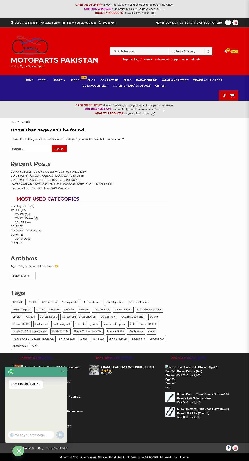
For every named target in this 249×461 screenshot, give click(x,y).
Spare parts (138, 338)
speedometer (20, 345)
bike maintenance (139, 302)
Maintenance (136, 331)
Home (160, 22)
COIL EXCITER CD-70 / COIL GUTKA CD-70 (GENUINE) (45, 179)
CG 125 (19, 214)
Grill (132, 324)
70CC (42, 80)
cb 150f (17, 316)
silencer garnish (118, 338)
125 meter (18, 302)
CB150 (15, 226)
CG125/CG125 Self (95, 85)
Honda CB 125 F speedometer (30, 331)
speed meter (157, 338)
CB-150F (69, 309)
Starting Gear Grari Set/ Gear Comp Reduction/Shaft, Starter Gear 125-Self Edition (62, 183)
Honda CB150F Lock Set (88, 331)
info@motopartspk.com (81, 22)
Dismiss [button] (153, 13)
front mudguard (61, 324)
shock (148, 59)
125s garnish (69, 302)
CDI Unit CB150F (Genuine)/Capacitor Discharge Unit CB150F (49, 171)
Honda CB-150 (147, 324)
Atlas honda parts (92, 302)
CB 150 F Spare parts (149, 309)
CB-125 (40, 309)
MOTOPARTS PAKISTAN (54, 60)
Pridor (14, 242)
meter (151, 331)
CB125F (84, 309)
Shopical (165, 456)
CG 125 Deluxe (24, 218)
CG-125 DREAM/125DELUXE (79, 316)
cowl (185, 59)
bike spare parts (22, 309)
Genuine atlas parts (114, 324)
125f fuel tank (49, 302)
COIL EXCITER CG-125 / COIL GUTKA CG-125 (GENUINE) (47, 175)
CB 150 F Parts (123, 309)
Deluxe (154, 316)
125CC (33, 302)
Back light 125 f (115, 302)
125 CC (15, 210)
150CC (77, 80)
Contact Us (174, 22)
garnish (94, 324)
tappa (175, 59)
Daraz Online (146, 80)
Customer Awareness (24, 230)
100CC (58, 80)
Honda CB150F (60, 331)
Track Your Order (208, 22)
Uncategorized (20, 206)
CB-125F (161, 85)
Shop (92, 80)
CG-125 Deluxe (48, 316)
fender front (41, 324)
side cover (162, 59)
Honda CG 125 (115, 331)
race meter (98, 338)
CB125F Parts (102, 309)
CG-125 (30, 316)
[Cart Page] (225, 51)
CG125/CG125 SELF (133, 316)
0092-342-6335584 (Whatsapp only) (37, 22)
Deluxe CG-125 (21, 324)
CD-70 (15, 234)
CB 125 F (20, 222)
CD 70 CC (21, 238)
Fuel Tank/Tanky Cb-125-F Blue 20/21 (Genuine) (41, 187)
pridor (84, 338)
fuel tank (80, 324)
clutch (195, 59)
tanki (35, 345)
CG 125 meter (108, 316)
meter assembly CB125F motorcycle (33, 338)
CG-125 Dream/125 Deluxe (132, 85)
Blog (188, 22)
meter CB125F (67, 338)
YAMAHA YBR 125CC (175, 80)
